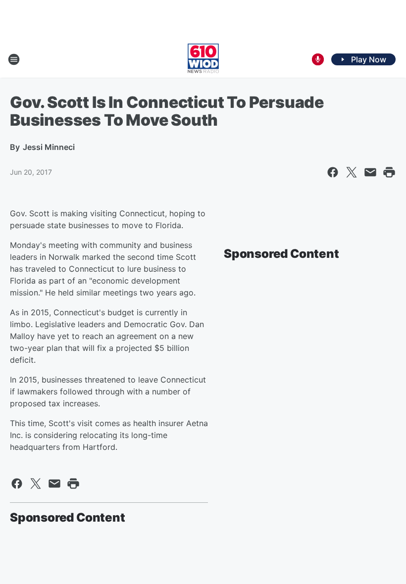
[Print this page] (389, 172)
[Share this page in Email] (370, 172)
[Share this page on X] (351, 172)
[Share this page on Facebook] (333, 172)
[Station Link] (203, 59)
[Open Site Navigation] (14, 59)
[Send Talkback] (318, 59)
